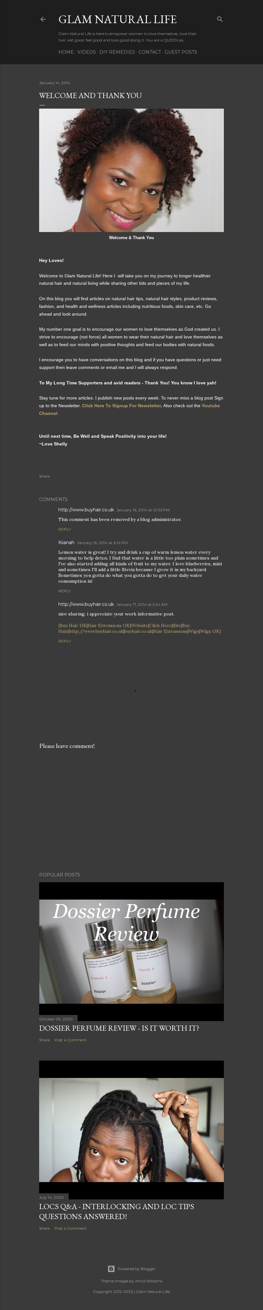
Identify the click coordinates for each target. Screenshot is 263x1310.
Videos (86, 52)
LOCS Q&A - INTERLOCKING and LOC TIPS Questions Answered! (116, 1211)
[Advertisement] (131, 811)
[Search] (220, 18)
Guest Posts (181, 52)
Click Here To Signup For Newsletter (121, 405)
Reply (64, 529)
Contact (150, 52)
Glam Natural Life (117, 19)
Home (66, 52)
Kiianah (66, 542)
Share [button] (44, 476)
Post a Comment (71, 1039)
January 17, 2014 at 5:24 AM (141, 604)
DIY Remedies (117, 52)
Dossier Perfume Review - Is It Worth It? (119, 1028)
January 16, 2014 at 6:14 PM (102, 542)
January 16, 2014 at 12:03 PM (143, 509)
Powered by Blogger (137, 1268)
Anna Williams (148, 1281)
